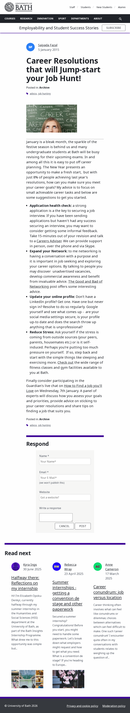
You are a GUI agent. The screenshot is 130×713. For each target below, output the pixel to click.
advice (33, 93)
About (98, 18)
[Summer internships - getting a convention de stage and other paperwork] (68, 679)
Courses (10, 18)
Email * (44, 472)
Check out (65, 362)
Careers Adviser (49, 241)
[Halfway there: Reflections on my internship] (27, 679)
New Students (104, 7)
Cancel (64, 526)
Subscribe (113, 28)
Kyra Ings (30, 565)
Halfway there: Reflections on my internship (25, 583)
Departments (80, 18)
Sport (62, 18)
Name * (44, 456)
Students (86, 7)
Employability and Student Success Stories (59, 28)
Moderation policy (113, 706)
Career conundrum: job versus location (108, 592)
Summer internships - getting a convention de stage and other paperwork (67, 595)
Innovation (45, 18)
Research (26, 18)
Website (44, 492)
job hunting (44, 93)
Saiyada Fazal (47, 45)
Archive (44, 87)
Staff (72, 7)
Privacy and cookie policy (82, 706)
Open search (120, 18)
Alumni (121, 7)
